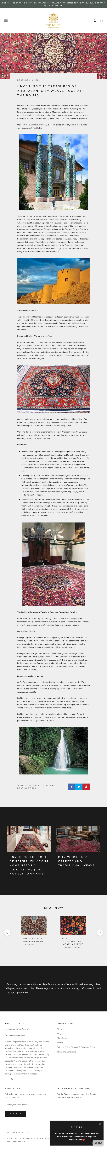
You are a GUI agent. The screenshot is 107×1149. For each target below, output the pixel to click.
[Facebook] (6, 1079)
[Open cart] (101, 20)
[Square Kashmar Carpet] (53, 389)
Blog (59, 1033)
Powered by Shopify (16, 1141)
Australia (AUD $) (16, 1133)
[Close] (100, 1124)
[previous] (7, 932)
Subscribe (15, 1114)
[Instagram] (12, 1079)
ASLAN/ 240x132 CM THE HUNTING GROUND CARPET (73, 941)
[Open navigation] (6, 20)
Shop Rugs (62, 1038)
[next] (100, 932)
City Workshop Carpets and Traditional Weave (76, 861)
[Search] (95, 20)
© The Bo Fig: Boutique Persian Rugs (28, 1138)
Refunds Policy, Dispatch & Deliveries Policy (76, 1047)
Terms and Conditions (66, 1052)
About (59, 1029)
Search (60, 1042)
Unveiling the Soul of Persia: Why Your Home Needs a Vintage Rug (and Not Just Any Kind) (29, 865)
